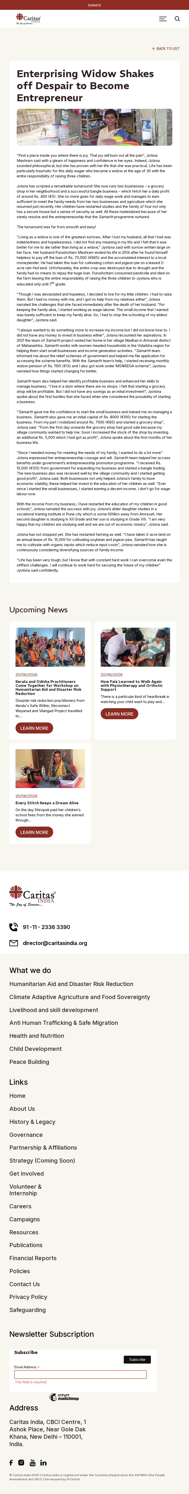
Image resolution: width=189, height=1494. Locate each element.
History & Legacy (32, 1122)
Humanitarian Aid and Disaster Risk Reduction (71, 984)
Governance (26, 1135)
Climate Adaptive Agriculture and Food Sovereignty (79, 997)
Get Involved (26, 1173)
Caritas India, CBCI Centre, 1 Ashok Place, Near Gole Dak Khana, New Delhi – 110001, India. (47, 1433)
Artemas (73, 1479)
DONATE (94, 5)
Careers (20, 1206)
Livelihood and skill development (53, 1010)
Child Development (35, 1049)
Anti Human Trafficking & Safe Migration (63, 1023)
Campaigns (24, 1219)
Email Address (26, 1367)
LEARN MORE (34, 728)
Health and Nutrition (36, 1036)
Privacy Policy (28, 1297)
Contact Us (24, 1284)
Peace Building (29, 1062)
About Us (22, 1109)
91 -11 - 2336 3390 (46, 927)
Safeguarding (27, 1310)
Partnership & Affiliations (43, 1147)
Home (17, 1096)
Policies (19, 1271)
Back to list (166, 48)
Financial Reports (33, 1258)
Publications (26, 1245)
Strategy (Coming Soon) (42, 1160)
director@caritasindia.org (55, 943)
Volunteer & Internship (25, 1190)
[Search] (177, 19)
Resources (23, 1232)
